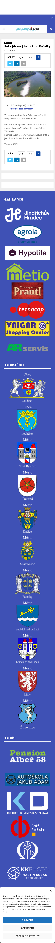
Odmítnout (27, 928)
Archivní (8, 43)
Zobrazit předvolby (27, 936)
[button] (50, 890)
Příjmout (27, 920)
